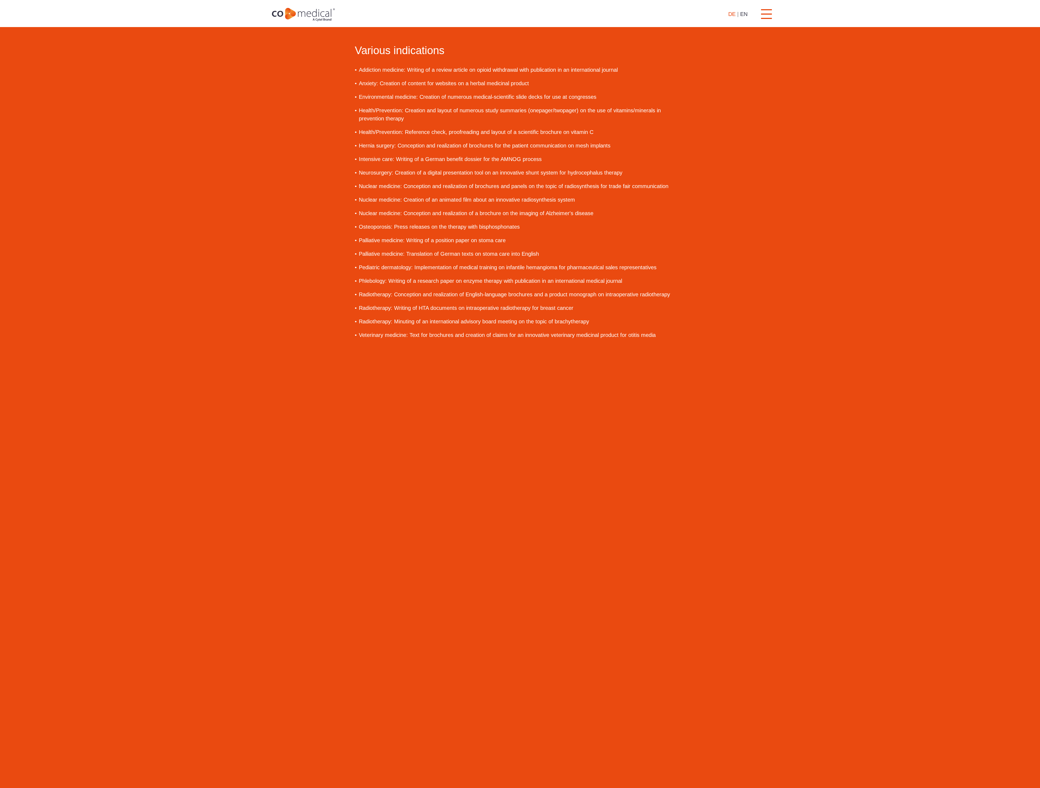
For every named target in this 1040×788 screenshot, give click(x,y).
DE (732, 14)
